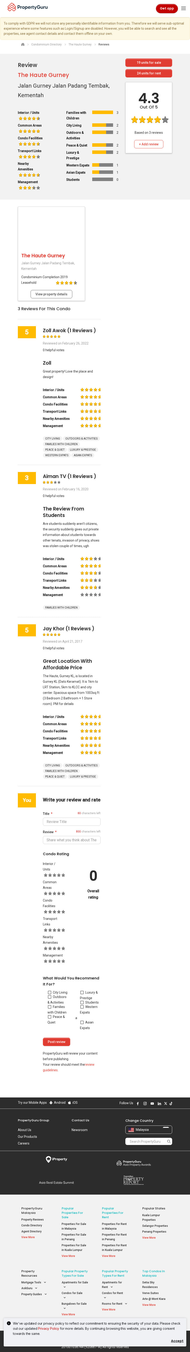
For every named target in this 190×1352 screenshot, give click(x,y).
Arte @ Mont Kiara (153, 1299)
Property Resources (29, 1273)
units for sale (149, 62)
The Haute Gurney (43, 75)
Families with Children (57, 1009)
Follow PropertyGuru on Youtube (151, 1103)
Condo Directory (31, 1225)
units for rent (149, 73)
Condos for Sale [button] (72, 1293)
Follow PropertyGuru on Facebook (137, 1103)
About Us (24, 1130)
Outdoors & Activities (57, 999)
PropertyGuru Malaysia (31, 1210)
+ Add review (148, 144)
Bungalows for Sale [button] (74, 1303)
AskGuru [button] (27, 1288)
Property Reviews (32, 1219)
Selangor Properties (155, 1226)
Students (92, 1002)
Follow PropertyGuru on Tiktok (170, 1103)
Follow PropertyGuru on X (165, 1103)
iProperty (56, 1159)
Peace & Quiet (56, 1019)
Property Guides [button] (32, 1294)
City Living (60, 992)
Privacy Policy (48, 1328)
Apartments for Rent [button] (112, 1285)
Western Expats (89, 1009)
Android (59, 1102)
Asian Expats (87, 1025)
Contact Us (80, 1120)
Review (48, 832)
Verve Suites (150, 1293)
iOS (75, 1102)
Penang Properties (154, 1231)
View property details (51, 294)
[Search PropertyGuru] (169, 1141)
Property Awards (133, 1163)
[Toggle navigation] (183, 8)
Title (46, 814)
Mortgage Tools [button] (31, 1282)
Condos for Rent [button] (112, 1293)
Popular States (153, 1208)
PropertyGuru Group (33, 1120)
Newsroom (80, 1130)
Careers (23, 1143)
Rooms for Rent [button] (112, 1303)
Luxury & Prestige (89, 995)
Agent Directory (31, 1231)
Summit (56, 1182)
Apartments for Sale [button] (75, 1282)
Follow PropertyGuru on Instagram (144, 1103)
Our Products (27, 1136)
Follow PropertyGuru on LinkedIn (159, 1103)
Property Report (133, 1180)
